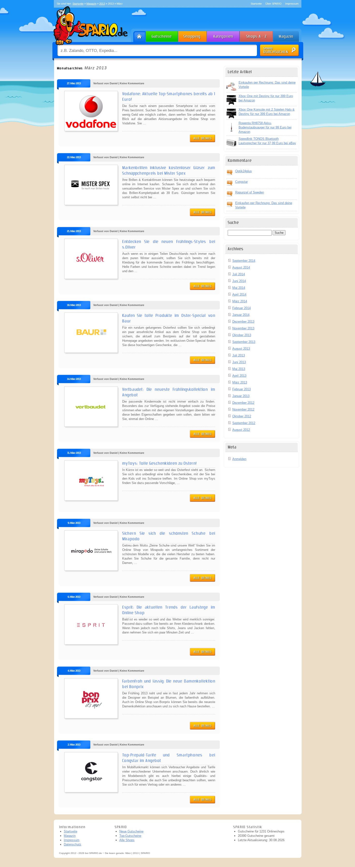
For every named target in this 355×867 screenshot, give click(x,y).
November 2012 (243, 409)
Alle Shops (127, 840)
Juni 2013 (239, 362)
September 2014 (243, 261)
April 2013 (239, 375)
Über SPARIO (273, 3)
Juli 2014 (238, 274)
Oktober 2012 (241, 416)
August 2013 (241, 348)
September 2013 (243, 342)
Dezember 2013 (243, 321)
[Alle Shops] (256, 35)
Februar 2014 (241, 308)
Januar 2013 (240, 396)
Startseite (256, 3)
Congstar (241, 182)
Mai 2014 (238, 288)
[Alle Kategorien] (223, 35)
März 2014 (239, 301)
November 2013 (243, 328)
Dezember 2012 (243, 403)
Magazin (70, 836)
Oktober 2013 (241, 335)
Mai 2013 (238, 369)
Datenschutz (72, 844)
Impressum (291, 3)
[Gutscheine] (162, 35)
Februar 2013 (241, 389)
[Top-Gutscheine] (192, 35)
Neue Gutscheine (131, 831)
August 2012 (241, 430)
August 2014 (241, 267)
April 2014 (239, 294)
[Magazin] (288, 35)
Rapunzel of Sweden (249, 192)
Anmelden (239, 459)
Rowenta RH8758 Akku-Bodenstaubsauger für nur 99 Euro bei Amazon (265, 127)
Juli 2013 (238, 355)
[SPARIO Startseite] (138, 35)
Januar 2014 (240, 315)
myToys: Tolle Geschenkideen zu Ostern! (159, 463)
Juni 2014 (239, 281)
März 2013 (239, 382)
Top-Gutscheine (130, 836)
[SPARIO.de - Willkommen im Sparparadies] (89, 46)
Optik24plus (243, 171)
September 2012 (243, 423)
